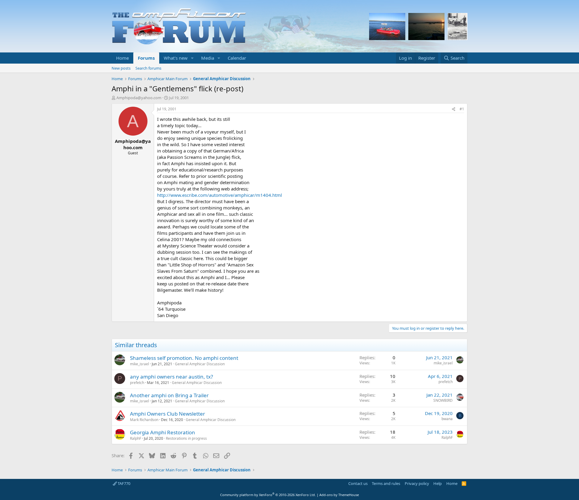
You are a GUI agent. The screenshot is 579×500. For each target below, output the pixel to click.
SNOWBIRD (443, 400)
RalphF (135, 438)
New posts (121, 68)
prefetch (137, 382)
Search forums (148, 68)
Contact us (358, 483)
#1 (462, 109)
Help (437, 483)
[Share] (453, 109)
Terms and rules (386, 483)
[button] (192, 58)
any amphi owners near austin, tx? (171, 376)
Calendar (237, 58)
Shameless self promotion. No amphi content (184, 357)
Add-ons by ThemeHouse (339, 494)
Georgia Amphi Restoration (162, 432)
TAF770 (123, 483)
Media (207, 58)
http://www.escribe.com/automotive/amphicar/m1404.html (219, 195)
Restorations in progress (186, 438)
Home (122, 58)
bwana (447, 418)
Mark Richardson (144, 419)
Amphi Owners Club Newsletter (167, 413)
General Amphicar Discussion (200, 363)
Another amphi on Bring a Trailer (169, 395)
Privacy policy (417, 483)
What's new (176, 58)
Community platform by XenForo (268, 494)
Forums (146, 58)
